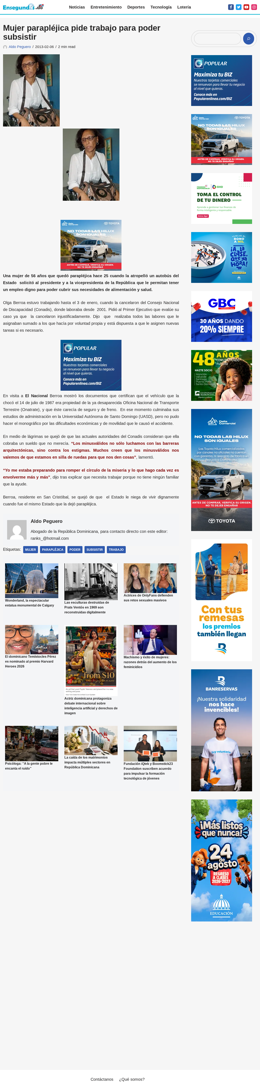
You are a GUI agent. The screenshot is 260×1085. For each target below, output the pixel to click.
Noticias (77, 7)
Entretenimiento (106, 7)
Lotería (184, 7)
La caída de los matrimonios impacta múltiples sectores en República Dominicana (87, 762)
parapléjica (52, 549)
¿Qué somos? (132, 1079)
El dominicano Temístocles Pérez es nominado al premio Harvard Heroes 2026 (30, 661)
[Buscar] (248, 39)
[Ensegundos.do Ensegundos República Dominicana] (23, 7)
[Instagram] (254, 7)
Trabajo (116, 549)
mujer (30, 549)
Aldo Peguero (20, 47)
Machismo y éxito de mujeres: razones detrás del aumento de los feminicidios (150, 662)
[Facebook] (231, 7)
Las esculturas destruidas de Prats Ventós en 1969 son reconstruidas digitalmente (86, 607)
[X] (239, 7)
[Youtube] (246, 7)
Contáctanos (102, 1079)
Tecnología (161, 7)
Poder (74, 549)
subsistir (95, 549)
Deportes (136, 7)
